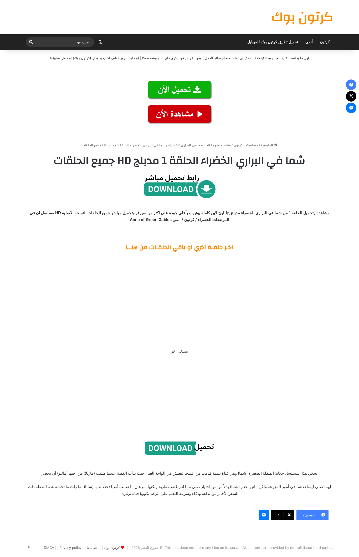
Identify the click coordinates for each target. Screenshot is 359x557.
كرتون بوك (112, 547)
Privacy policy (70, 547)
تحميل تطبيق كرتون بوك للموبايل (272, 42)
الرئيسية (267, 145)
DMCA (49, 547)
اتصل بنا (93, 547)
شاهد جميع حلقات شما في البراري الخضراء (199, 145)
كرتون (325, 42)
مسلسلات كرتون (246, 145)
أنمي (309, 42)
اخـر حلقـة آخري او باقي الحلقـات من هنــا (179, 247)
